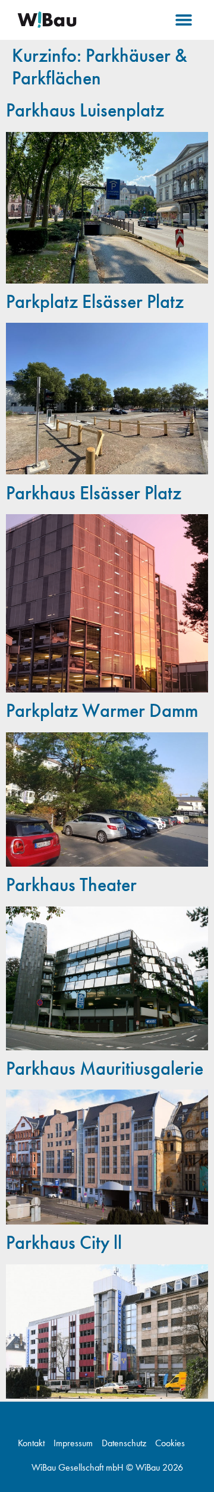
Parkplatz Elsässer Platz (95, 301)
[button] (183, 20)
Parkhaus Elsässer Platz (93, 493)
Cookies (170, 1443)
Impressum (73, 1443)
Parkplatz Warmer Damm (102, 710)
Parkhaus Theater (71, 885)
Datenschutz (124, 1443)
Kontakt (31, 1443)
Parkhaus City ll (64, 1242)
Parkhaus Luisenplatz (85, 110)
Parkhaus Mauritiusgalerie (104, 1068)
